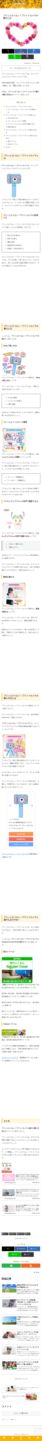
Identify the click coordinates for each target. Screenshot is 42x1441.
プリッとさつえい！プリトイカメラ (15, 854)
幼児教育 (21, 1234)
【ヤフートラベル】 (9, 1058)
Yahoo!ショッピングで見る (21, 844)
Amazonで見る (21, 834)
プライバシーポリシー (21, 1434)
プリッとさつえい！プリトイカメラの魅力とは (21, 115)
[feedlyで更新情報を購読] (11, 1266)
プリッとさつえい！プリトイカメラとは (19, 106)
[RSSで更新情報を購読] (30, 1266)
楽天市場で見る (21, 839)
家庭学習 (13, 1234)
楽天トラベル (12, 141)
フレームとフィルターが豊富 (17, 121)
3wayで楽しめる (13, 118)
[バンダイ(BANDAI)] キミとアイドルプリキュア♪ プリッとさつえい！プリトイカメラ (21, 825)
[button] (27, 57)
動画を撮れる (12, 127)
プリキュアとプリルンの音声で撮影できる (21, 124)
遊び (28, 1234)
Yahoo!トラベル (13, 144)
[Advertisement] (21, 295)
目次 (18, 102)
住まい (6, 1234)
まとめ (8, 147)
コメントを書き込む (21, 1413)
